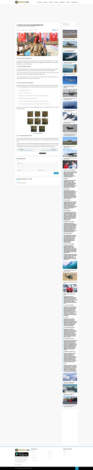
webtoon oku (17, 468)
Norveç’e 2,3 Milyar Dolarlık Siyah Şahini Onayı (70, 282)
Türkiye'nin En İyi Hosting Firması (23, 468)
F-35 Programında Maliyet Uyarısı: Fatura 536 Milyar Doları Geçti (69, 51)
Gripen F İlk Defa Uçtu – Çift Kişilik (69, 39)
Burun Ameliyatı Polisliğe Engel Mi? (26, 150)
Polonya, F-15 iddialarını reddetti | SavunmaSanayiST (69, 122)
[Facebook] (15, 464)
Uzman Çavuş (39, 2)
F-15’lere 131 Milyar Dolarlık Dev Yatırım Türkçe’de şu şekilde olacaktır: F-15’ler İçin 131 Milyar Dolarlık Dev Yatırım (70, 134)
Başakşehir (30, 468)
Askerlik (68, 2)
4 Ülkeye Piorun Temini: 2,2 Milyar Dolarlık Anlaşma (69, 147)
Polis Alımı (51, 2)
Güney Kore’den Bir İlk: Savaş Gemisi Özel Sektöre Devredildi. (70, 63)
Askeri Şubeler (62, 2)
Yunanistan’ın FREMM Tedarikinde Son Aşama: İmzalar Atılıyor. (70, 111)
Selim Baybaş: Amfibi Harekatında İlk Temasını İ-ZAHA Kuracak (70, 406)
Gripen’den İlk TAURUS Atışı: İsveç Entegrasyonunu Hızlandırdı (69, 383)
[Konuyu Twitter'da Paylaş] (54, 30)
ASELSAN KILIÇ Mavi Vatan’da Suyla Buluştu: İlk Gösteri (70, 271)
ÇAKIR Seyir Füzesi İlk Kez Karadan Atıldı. (70, 74)
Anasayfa (19, 26)
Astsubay (56, 2)
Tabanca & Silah (74, 2)
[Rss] (20, 464)
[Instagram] (19, 464)
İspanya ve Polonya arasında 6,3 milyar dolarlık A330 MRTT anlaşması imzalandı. (70, 86)
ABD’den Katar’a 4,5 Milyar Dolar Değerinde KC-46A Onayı (69, 394)
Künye (64, 454)
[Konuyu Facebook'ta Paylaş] (53, 30)
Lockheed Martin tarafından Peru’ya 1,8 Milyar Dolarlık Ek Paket (70, 99)
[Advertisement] (46, 13)
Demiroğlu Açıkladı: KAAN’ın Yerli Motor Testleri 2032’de (70, 159)
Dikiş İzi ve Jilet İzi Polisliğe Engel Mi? (49, 150)
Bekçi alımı (45, 2)
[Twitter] (17, 464)
